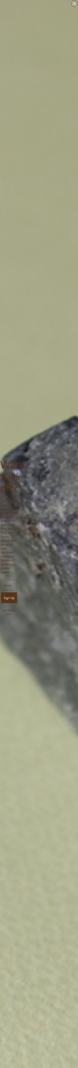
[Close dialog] (74, 3)
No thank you (9, 610)
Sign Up (9, 597)
